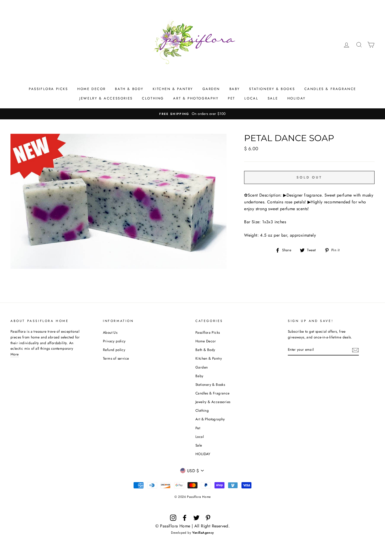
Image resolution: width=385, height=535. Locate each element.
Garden (211, 88)
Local (251, 98)
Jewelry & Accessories (106, 98)
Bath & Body (129, 88)
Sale (273, 98)
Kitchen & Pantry (173, 88)
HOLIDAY (296, 98)
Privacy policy (114, 341)
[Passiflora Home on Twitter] (196, 518)
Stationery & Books (272, 88)
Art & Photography (195, 98)
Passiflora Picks (48, 88)
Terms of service (116, 358)
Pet (231, 98)
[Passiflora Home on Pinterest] (208, 518)
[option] (192, 114)
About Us (110, 332)
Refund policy (114, 349)
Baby (234, 88)
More (14, 354)
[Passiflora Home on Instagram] (173, 518)
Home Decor (91, 88)
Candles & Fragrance (330, 88)
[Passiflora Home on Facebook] (185, 518)
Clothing (153, 98)
